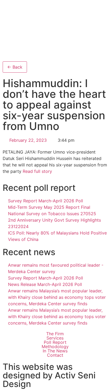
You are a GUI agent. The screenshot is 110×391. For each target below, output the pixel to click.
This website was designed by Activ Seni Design (49, 375)
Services (55, 338)
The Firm (55, 334)
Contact (55, 355)
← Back (14, 67)
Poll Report (55, 342)
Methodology (55, 346)
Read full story (37, 171)
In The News (55, 351)
